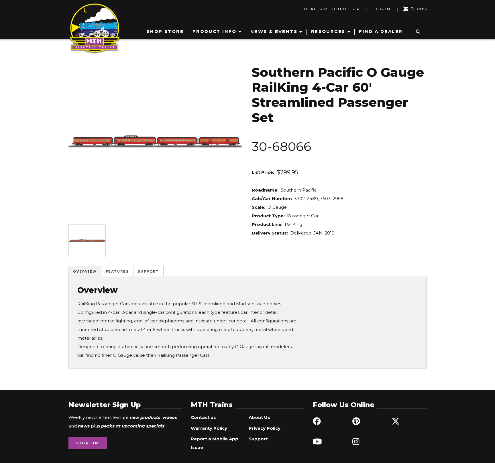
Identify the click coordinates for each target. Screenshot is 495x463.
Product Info (214, 31)
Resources (328, 31)
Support (148, 271)
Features (117, 271)
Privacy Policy (264, 428)
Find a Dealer (380, 31)
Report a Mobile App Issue (214, 443)
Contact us (203, 417)
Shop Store (165, 31)
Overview (85, 271)
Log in (382, 9)
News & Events (273, 31)
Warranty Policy (209, 428)
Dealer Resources (329, 9)
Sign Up (87, 443)
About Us (259, 417)
